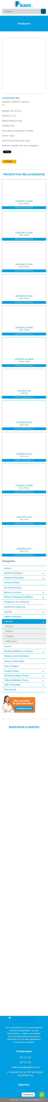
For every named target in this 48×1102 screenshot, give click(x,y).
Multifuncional (11, 641)
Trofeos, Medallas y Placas (16, 680)
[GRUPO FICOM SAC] (24, 4)
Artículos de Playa (11, 582)
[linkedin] (16, 1090)
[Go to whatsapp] (42, 1094)
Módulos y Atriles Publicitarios (16, 656)
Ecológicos (9, 636)
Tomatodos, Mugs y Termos (16, 675)
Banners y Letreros (12, 592)
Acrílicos (7, 568)
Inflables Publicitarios (13, 616)
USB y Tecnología (12, 685)
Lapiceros (8, 621)
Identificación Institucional (14, 607)
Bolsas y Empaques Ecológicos (18, 597)
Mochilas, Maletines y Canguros (18, 651)
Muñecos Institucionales (14, 661)
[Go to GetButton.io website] (42, 1099)
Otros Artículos (10, 689)
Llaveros (7, 646)
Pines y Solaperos (11, 666)
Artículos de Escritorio (14, 578)
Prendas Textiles (11, 671)
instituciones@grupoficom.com (25, 1067)
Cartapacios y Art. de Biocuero (16, 602)
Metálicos (9, 631)
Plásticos (9, 626)
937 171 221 (25, 1057)
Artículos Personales (12, 588)
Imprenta (8, 612)
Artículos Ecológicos (13, 573)
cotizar (8, 161)
